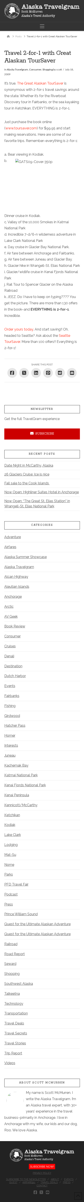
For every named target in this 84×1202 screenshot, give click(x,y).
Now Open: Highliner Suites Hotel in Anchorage (41, 492)
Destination (13, 666)
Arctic (9, 606)
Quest (13, 1182)
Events (9, 686)
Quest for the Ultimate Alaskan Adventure (37, 924)
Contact (42, 1185)
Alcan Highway (16, 577)
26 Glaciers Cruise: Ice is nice (26, 474)
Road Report (14, 954)
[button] (42, 26)
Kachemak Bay (16, 765)
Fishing (10, 706)
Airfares (10, 547)
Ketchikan (12, 815)
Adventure (12, 537)
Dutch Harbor (15, 676)
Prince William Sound (21, 914)
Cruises (10, 646)
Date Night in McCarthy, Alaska (28, 465)
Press (8, 904)
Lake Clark (12, 835)
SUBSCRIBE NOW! (42, 1166)
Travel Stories (15, 1043)
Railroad (10, 944)
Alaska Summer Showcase (25, 557)
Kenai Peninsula (16, 795)
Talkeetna (12, 994)
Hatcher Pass (14, 725)
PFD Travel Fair (16, 884)
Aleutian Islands (16, 587)
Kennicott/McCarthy (20, 805)
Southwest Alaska (18, 984)
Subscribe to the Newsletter (26, 1179)
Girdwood (12, 716)
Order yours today (18, 329)
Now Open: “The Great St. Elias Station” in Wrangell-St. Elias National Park (37, 503)
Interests (11, 745)
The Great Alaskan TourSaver (40, 83)
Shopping (47, 69)
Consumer (35, 69)
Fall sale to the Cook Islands (27, 483)
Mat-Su (10, 855)
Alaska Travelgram (17, 69)
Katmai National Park (21, 775)
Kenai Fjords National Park (25, 785)
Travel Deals (14, 1023)
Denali (9, 656)
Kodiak (9, 825)
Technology (13, 1004)
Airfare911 (28, 1182)
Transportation (16, 1013)
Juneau (10, 755)
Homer (9, 735)
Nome (9, 865)
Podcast (11, 894)
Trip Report (13, 1053)
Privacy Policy (42, 1173)
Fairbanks (11, 696)
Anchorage (13, 596)
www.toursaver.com (21, 128)
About (55, 1179)
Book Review (14, 626)
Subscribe (44, 434)
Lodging (11, 845)
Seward (10, 964)
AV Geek (11, 616)
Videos (9, 1063)
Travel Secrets (15, 1033)
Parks (8, 874)
